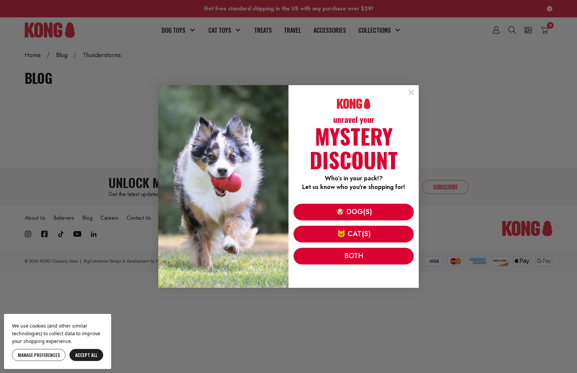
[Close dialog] (411, 92)
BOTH (353, 256)
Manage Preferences (39, 354)
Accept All (86, 354)
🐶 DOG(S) (354, 212)
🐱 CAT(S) (354, 234)
